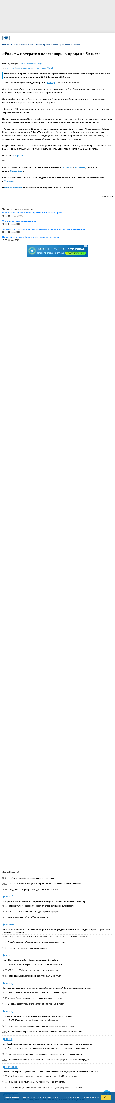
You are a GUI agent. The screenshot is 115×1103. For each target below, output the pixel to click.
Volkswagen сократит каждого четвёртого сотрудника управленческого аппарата (44, 884)
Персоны (9, 924)
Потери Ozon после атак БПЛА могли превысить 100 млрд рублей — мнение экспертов (48, 936)
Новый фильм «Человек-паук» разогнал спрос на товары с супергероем (41, 906)
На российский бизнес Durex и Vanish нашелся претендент (31, 237)
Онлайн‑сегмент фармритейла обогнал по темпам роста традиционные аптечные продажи (49, 1060)
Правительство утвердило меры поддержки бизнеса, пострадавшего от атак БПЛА (45, 1087)
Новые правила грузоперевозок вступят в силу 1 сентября (34, 976)
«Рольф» (51, 82)
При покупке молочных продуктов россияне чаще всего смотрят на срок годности (45, 1054)
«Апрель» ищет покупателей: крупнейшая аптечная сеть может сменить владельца (43, 229)
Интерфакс (17, 155)
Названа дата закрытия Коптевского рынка (27, 948)
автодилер (41, 68)
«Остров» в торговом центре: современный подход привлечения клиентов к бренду (44, 901)
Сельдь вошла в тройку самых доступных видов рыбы (33, 889)
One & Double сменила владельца (19, 221)
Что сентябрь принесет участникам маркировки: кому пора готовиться (37, 1016)
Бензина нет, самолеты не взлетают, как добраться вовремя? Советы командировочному (47, 988)
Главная (5, 45)
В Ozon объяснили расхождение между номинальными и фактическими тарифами (45, 1032)
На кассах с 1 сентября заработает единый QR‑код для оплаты (36, 1082)
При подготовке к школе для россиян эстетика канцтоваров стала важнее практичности (48, 1048)
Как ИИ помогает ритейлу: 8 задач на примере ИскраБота (30, 960)
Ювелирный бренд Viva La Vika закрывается (28, 917)
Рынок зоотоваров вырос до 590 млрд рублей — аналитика (35, 964)
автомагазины (29, 68)
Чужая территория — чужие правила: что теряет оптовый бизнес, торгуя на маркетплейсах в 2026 (50, 1072)
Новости (14, 45)
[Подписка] (84, 38)
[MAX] (43, 38)
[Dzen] (54, 38)
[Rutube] (74, 38)
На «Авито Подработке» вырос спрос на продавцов (31, 878)
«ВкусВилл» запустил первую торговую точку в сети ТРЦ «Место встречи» (42, 1076)
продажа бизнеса (14, 68)
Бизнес (8, 897)
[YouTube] (64, 38)
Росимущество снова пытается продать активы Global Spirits (32, 213)
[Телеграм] (23, 38)
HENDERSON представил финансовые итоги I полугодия (34, 1020)
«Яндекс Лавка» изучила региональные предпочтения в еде (35, 998)
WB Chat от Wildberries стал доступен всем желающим (33, 970)
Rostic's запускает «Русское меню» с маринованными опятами (36, 942)
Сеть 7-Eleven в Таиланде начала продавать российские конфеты (38, 992)
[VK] (33, 38)
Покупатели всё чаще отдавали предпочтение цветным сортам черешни (41, 1026)
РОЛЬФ (50, 68)
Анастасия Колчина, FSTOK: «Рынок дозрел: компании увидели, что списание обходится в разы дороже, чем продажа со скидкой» (56, 930)
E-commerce (10, 1067)
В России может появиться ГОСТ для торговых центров (33, 911)
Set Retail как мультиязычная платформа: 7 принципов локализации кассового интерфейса (47, 1044)
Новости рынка (26, 45)
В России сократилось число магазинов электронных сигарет (36, 1004)
